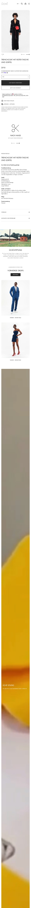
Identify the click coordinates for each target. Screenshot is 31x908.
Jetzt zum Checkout (15, 88)
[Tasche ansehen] (25, 4)
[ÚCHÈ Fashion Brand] (4, 3)
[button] (22, 4)
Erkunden (15, 274)
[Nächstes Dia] (28, 54)
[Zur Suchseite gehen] (22, 4)
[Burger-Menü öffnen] (29, 4)
